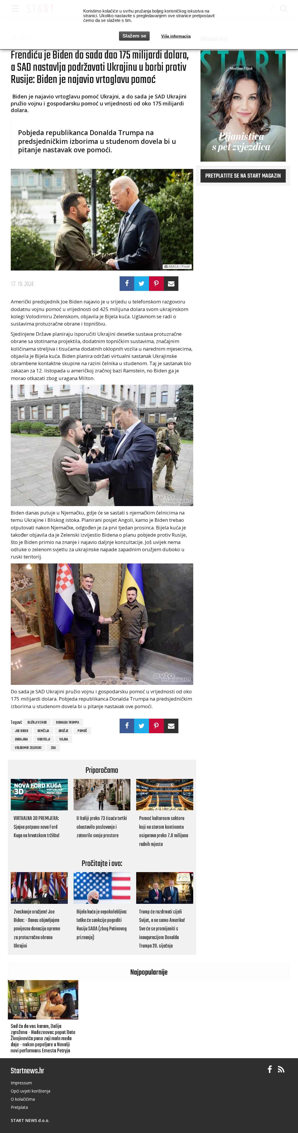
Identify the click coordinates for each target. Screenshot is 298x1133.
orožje (63, 731)
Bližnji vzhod (37, 723)
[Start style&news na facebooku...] (270, 1069)
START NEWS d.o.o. (30, 1120)
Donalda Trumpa (67, 723)
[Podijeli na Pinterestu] (156, 283)
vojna (63, 740)
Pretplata (19, 1107)
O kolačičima (23, 1099)
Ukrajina (21, 740)
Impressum (21, 1083)
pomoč (82, 731)
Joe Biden (21, 731)
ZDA (53, 748)
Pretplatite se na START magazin (243, 176)
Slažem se (134, 36)
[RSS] (281, 1069)
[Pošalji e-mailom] (171, 283)
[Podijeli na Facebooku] (127, 283)
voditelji (43, 740)
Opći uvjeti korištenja (30, 1091)
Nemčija (43, 731)
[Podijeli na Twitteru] (141, 283)
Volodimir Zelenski (28, 748)
